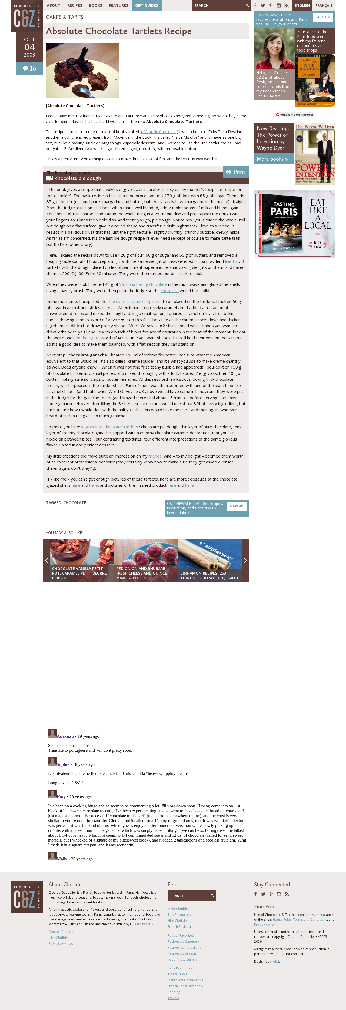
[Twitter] (263, 5)
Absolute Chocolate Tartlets (112, 426)
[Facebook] (255, 5)
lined (229, 261)
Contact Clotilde (61, 931)
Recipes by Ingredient (184, 947)
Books (95, 5)
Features (118, 5)
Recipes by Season (182, 953)
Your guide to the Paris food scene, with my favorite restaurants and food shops (312, 40)
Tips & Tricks (177, 974)
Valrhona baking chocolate (143, 284)
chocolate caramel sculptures (135, 301)
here (76, 485)
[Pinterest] (271, 5)
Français (323, 5)
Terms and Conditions (310, 919)
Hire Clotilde (58, 937)
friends (155, 456)
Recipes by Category (183, 941)
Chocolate (75, 502)
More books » (272, 158)
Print (239, 171)
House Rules (281, 919)
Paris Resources (180, 968)
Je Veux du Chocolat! (158, 131)
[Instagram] (278, 5)
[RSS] (286, 5)
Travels (173, 998)
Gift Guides (146, 5)
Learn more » (143, 924)
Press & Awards (61, 943)
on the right (86, 337)
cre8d (274, 961)
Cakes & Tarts (65, 17)
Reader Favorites (181, 935)
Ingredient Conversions (185, 980)
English (302, 5)
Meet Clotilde (178, 908)
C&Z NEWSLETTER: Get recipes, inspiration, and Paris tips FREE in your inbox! (205, 508)
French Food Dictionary (185, 986)
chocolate (170, 290)
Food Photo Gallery (182, 959)
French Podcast (179, 926)
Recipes (74, 5)
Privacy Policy (264, 924)
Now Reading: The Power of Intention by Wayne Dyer (273, 138)
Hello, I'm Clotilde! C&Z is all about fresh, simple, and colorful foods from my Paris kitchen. (273, 84)
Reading (174, 992)
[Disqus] (147, 656)
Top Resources (179, 914)
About (53, 5)
